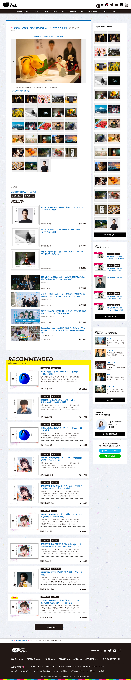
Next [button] (122, 424)
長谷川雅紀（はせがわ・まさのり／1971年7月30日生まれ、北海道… (115, 379)
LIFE (74, 667)
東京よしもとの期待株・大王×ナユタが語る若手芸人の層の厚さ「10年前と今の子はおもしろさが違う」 (63, 278)
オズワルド (110, 386)
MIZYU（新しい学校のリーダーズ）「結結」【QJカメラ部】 (61, 429)
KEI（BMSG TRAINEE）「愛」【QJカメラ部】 (115, 297)
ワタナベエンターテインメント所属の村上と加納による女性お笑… (115, 343)
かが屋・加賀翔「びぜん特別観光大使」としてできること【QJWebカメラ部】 (62, 208)
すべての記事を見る (48, 627)
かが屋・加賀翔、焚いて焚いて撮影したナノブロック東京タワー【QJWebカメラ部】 (63, 252)
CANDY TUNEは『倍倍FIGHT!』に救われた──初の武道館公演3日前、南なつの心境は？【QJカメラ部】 (61, 545)
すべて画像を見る (110, 235)
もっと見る (110, 400)
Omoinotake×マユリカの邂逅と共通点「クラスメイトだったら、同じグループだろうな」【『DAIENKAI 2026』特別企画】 (63, 330)
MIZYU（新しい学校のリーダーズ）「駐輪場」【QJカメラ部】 (60, 372)
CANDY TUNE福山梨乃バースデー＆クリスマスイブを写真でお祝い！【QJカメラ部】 (61, 487)
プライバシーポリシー (78, 671)
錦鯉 (108, 374)
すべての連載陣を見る (110, 434)
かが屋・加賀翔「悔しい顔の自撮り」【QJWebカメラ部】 (41, 27)
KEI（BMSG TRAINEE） (115, 277)
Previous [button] (97, 424)
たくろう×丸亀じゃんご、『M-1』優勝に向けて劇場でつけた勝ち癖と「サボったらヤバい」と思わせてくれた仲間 (63, 295)
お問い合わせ (25, 671)
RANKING (73, 11)
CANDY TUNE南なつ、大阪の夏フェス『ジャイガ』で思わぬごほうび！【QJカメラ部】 (60, 601)
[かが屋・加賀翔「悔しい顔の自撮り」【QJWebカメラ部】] (18, 99)
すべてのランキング (110, 317)
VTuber (45, 11)
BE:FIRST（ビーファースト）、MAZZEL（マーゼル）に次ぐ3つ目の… (116, 367)
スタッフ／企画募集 (60, 671)
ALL (82, 11)
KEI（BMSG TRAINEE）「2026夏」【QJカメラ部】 (116, 257)
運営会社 (92, 671)
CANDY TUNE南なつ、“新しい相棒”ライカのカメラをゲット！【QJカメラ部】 (61, 515)
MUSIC (28, 11)
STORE (105, 11)
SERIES (63, 11)
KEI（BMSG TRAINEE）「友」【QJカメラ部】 (115, 269)
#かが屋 (14, 187)
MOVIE (37, 11)
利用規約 (102, 671)
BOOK (68, 667)
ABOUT (14, 671)
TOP (12, 641)
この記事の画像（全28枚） (21, 90)
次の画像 (60, 36)
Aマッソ (109, 338)
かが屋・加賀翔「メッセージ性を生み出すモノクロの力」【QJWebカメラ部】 (62, 230)
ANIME (55, 11)
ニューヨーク (111, 350)
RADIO (61, 667)
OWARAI (19, 11)
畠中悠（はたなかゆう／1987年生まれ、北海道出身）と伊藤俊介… (116, 391)
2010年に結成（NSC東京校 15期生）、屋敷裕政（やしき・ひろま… (115, 355)
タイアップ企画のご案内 (42, 671)
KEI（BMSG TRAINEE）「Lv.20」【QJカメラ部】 (115, 309)
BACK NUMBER (93, 11)
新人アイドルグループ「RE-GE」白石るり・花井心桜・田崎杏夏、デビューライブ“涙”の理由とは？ (63, 312)
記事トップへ (49, 36)
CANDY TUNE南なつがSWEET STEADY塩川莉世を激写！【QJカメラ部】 (61, 459)
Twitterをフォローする (111, 450)
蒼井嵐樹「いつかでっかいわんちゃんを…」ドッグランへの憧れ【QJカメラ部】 (61, 401)
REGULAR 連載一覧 (21, 641)
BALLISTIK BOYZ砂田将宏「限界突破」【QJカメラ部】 (61, 573)
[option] (110, 424)
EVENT (113, 11)
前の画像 (37, 36)
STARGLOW (111, 362)
